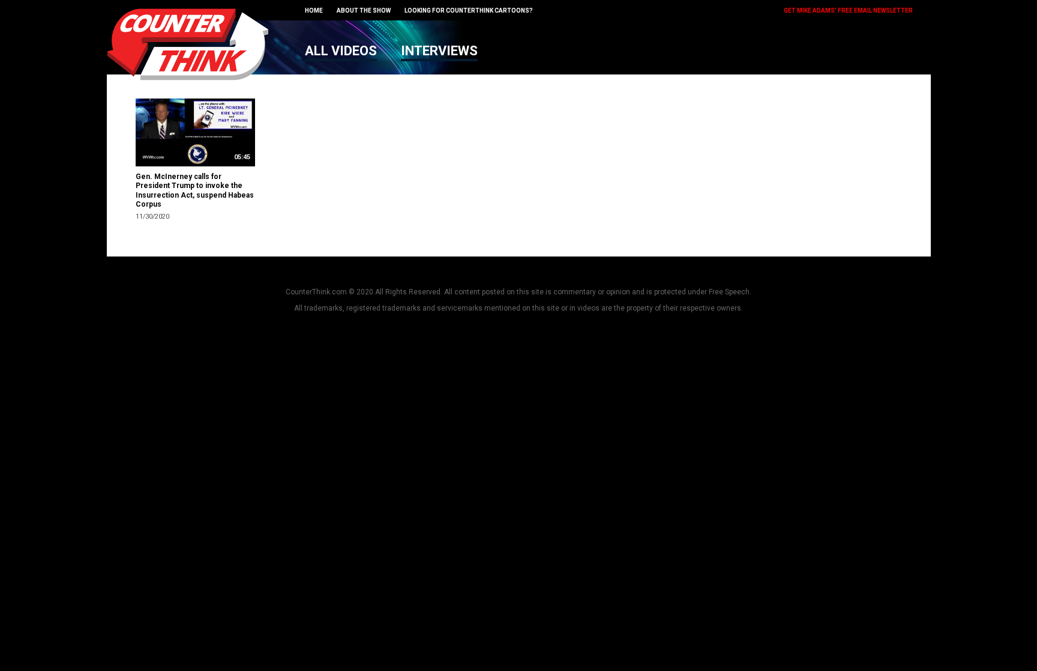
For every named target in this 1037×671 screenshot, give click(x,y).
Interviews (439, 50)
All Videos (341, 50)
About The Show (364, 10)
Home (314, 10)
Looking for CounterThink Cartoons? (468, 10)
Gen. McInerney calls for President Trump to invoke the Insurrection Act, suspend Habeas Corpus (195, 190)
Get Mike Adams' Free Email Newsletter (848, 10)
